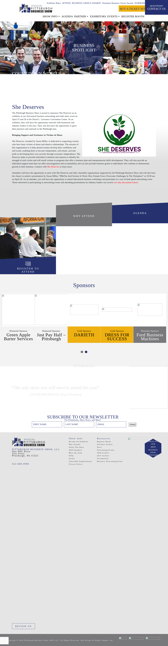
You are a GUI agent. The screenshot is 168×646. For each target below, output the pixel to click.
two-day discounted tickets (126, 182)
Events (112, 16)
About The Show (76, 447)
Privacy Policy (76, 464)
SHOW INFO (50, 16)
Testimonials (103, 458)
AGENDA (67, 16)
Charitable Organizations (80, 461)
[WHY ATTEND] (84, 224)
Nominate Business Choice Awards (117, 3)
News (99, 447)
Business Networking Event (110, 461)
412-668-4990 (20, 464)
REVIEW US (23, 626)
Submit (132, 424)
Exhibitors (98, 16)
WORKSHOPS (141, 3)
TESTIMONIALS (84, 366)
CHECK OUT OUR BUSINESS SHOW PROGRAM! (153, 448)
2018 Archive (103, 453)
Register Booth (104, 441)
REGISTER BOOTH (132, 16)
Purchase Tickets (105, 444)
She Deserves (53, 166)
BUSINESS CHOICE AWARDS (86, 3)
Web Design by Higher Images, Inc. (97, 640)
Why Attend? (75, 444)
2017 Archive (103, 456)
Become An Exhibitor (78, 441)
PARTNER (80, 16)
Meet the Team (75, 453)
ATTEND (66, 3)
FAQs (71, 456)
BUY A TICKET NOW (133, 8)
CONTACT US (156, 7)
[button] (82, 352)
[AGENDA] (140, 221)
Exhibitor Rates (54, 3)
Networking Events (106, 450)
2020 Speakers (75, 450)
